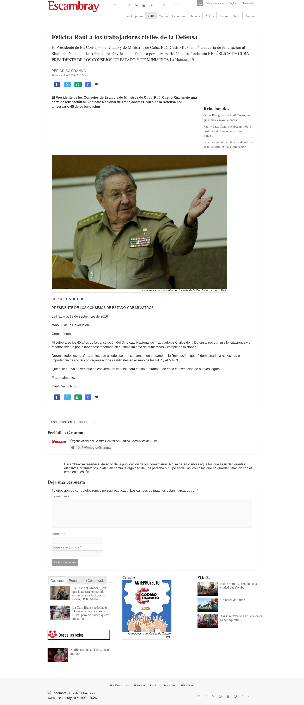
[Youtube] (143, 5)
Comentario (60, 496)
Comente (107, 84)
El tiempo (139, 685)
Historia (224, 16)
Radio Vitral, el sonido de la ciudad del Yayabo (238, 585)
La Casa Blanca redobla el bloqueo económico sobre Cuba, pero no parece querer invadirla (90, 613)
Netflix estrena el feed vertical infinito (89, 651)
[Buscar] (200, 3)
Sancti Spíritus (133, 16)
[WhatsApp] (136, 5)
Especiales (170, 685)
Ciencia (249, 16)
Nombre (59, 534)
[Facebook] (122, 5)
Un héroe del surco (232, 599)
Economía (179, 16)
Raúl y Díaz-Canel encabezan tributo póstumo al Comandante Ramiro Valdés (227, 130)
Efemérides (248, 3)
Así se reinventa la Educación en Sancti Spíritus (241, 618)
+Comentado (95, 580)
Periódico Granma (69, 71)
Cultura (209, 16)
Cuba (150, 15)
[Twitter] (128, 5)
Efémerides (187, 685)
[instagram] (151, 5)
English (233, 3)
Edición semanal (215, 3)
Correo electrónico (66, 547)
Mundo (163, 16)
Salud (236, 16)
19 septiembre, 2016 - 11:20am (69, 75)
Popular (74, 580)
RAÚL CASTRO (86, 422)
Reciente (57, 580)
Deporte (195, 16)
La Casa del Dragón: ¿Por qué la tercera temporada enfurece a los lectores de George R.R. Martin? (89, 593)
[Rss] (115, 5)
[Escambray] (73, 6)
